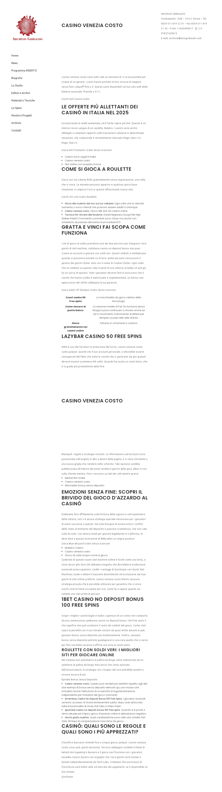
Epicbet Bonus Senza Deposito (80, 679)
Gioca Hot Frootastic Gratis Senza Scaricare (87, 150)
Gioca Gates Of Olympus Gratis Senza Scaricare (89, 290)
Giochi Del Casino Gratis (76, 99)
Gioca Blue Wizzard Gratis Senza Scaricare (86, 543)
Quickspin (67, 776)
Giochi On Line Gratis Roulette (79, 197)
